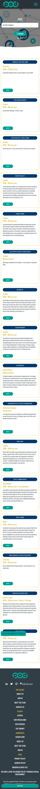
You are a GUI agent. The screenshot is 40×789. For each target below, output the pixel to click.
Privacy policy (20, 758)
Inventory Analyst (20, 176)
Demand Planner (20, 214)
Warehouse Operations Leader (20, 593)
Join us (20, 698)
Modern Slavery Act (20, 767)
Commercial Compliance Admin (20, 62)
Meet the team (20, 702)
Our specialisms (20, 720)
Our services (20, 724)
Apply (7, 90)
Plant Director (20, 365)
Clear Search (20, 38)
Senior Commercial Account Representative (20, 555)
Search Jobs (20, 737)
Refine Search (20, 786)
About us (20, 694)
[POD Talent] (11, 4)
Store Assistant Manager (20, 100)
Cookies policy (20, 763)
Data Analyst (20, 290)
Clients (20, 715)
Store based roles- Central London (20, 138)
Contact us (20, 707)
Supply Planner (20, 517)
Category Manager (20, 327)
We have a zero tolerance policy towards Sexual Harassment (20, 773)
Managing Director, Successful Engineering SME (20, 403)
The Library (20, 728)
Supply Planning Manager (20, 479)
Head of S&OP (20, 441)
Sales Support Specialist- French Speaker (20, 252)
